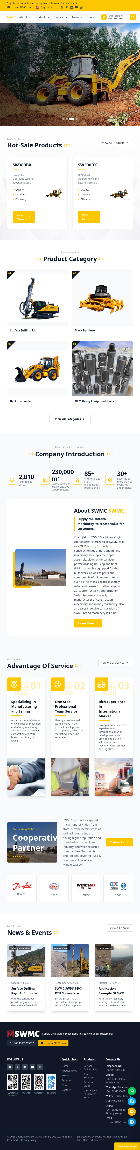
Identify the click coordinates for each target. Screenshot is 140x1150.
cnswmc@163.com (21, 7)
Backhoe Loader (88, 1084)
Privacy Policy (28, 1140)
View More (18, 90)
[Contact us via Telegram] (132, 1122)
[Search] (133, 17)
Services (59, 17)
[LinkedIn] (25, 1067)
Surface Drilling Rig (90, 1067)
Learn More (86, 623)
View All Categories (68, 419)
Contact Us (117, 842)
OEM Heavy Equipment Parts (90, 1094)
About (23, 17)
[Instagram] (40, 1067)
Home (11, 17)
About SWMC (69, 1070)
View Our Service (113, 662)
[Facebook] (10, 1067)
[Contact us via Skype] (132, 1101)
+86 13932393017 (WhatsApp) (115, 1080)
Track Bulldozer (89, 1075)
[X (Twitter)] (17, 1067)
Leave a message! (127, 1146)
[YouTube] (32, 1067)
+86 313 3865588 (115, 1070)
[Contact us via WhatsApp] (132, 1091)
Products (40, 17)
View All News (120, 928)
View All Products (113, 143)
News (75, 17)
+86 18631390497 (115, 1091)
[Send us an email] (132, 1112)
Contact (92, 17)
